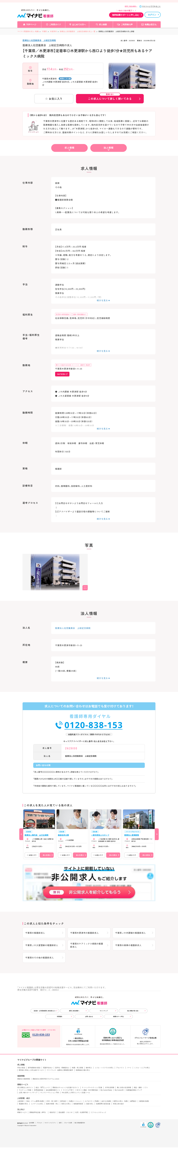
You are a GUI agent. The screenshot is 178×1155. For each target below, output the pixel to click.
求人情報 (69, 147)
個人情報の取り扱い (133, 1010)
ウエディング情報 (25, 1090)
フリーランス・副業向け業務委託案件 (60, 1070)
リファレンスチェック (98, 1112)
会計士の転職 (106, 1101)
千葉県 (44, 31)
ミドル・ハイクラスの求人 (104, 1068)
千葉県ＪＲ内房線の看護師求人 (130, 932)
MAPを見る (61, 374)
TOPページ (31, 24)
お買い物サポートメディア (28, 1092)
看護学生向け (48, 1068)
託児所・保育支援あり (63, 314)
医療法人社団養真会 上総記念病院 (39, 40)
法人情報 (108, 147)
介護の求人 (89, 1104)
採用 (60, 1122)
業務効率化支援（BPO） (38, 1112)
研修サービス (22, 1112)
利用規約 (59, 1016)
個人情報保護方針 (80, 1122)
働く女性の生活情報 (124, 1087)
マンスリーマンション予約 (49, 1092)
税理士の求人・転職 (120, 1101)
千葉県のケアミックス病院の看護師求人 (86, 945)
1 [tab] (132, 86)
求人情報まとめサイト (25, 1087)
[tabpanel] (132, 80)
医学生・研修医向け (62, 1068)
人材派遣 (20, 1101)
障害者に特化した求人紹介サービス (31, 1070)
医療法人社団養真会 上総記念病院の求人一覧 (77, 31)
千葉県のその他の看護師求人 (39, 957)
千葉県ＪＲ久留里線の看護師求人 (41, 945)
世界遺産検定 (38, 1090)
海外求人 (89, 1068)
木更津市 (53, 31)
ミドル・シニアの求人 (142, 1068)
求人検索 (103, 24)
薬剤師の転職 (144, 1101)
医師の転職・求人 (52, 1104)
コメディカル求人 (37, 1104)
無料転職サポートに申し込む (125, 15)
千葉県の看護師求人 (35, 932)
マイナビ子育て (68, 1090)
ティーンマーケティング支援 (92, 1087)
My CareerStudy (106, 1090)
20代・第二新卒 (52, 1101)
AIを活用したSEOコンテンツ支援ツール (76, 1092)
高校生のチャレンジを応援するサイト (66, 1087)
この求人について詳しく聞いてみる (110, 97)
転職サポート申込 (118, 1016)
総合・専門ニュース (43, 1087)
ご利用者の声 (127, 24)
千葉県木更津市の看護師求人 (84, 932)
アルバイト (120, 1068)
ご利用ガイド (55, 24)
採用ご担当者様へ (131, 6)
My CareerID (119, 1090)
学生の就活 (21, 1068)
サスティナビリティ (50, 1122)
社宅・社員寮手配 (81, 1112)
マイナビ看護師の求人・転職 (28, 31)
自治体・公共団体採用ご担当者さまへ (45, 1010)
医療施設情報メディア (134, 1090)
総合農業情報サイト (53, 1090)
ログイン (152, 15)
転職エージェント (75, 1101)
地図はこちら (64, 78)
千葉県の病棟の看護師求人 (128, 945)
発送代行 (53, 1112)
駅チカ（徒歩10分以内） (64, 365)
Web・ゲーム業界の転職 (35, 1101)
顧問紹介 (133, 1101)
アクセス (39, 1122)
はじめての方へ (79, 24)
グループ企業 (68, 1122)
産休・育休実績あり (80, 314)
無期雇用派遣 (78, 1104)
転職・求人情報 (77, 1068)
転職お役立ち (151, 24)
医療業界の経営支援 (103, 1104)
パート (129, 1068)
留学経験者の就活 (34, 1068)
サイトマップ (104, 1010)
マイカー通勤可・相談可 (82, 365)
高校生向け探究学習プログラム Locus (46, 1079)
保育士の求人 (66, 1104)
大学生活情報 (109, 1087)
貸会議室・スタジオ (66, 1112)
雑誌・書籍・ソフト (141, 1087)
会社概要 (31, 1122)
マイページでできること (151, 6)
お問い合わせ (89, 1016)
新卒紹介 (63, 1101)
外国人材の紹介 (118, 1104)
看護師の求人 (23, 1104)
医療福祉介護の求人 (83, 1070)
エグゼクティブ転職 (92, 1101)
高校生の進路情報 (23, 1079)
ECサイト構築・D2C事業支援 (87, 1090)
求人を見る (47, 855)
